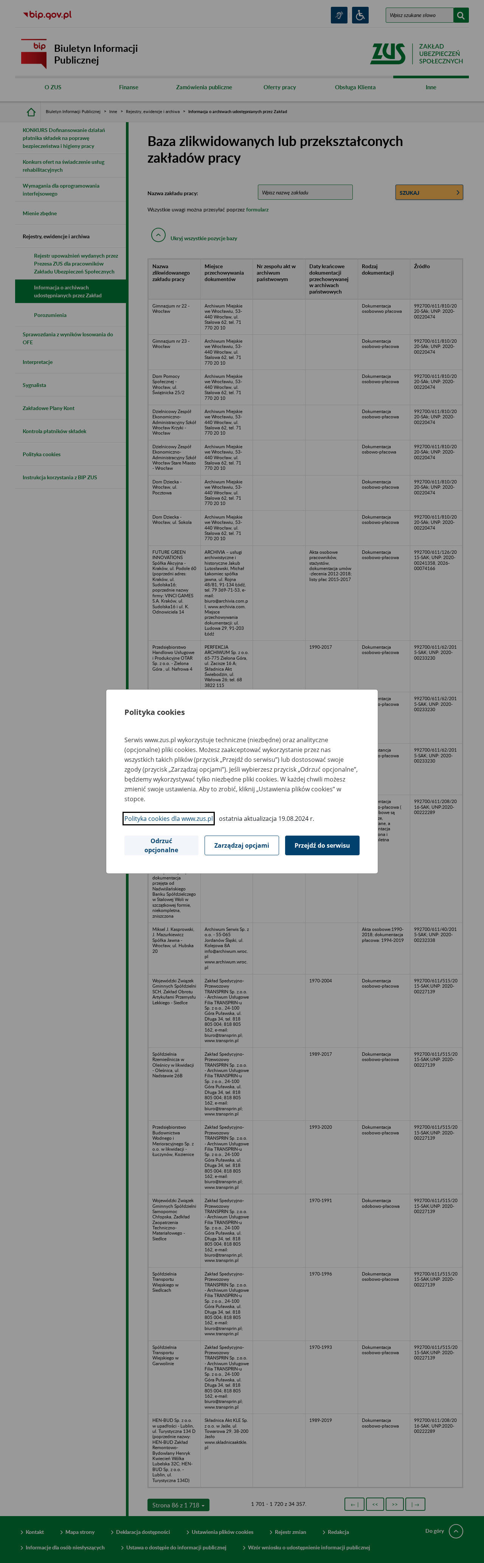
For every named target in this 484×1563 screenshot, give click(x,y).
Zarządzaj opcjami (241, 845)
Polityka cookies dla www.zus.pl (168, 818)
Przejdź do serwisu (322, 845)
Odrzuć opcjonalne (161, 845)
